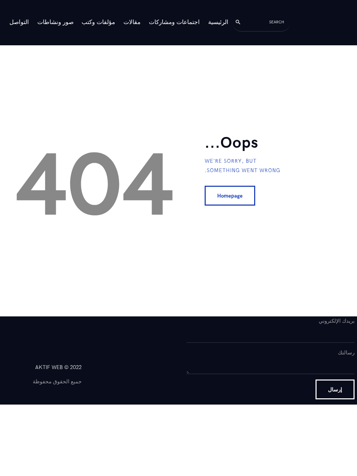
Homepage (230, 196)
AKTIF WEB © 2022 (58, 367)
